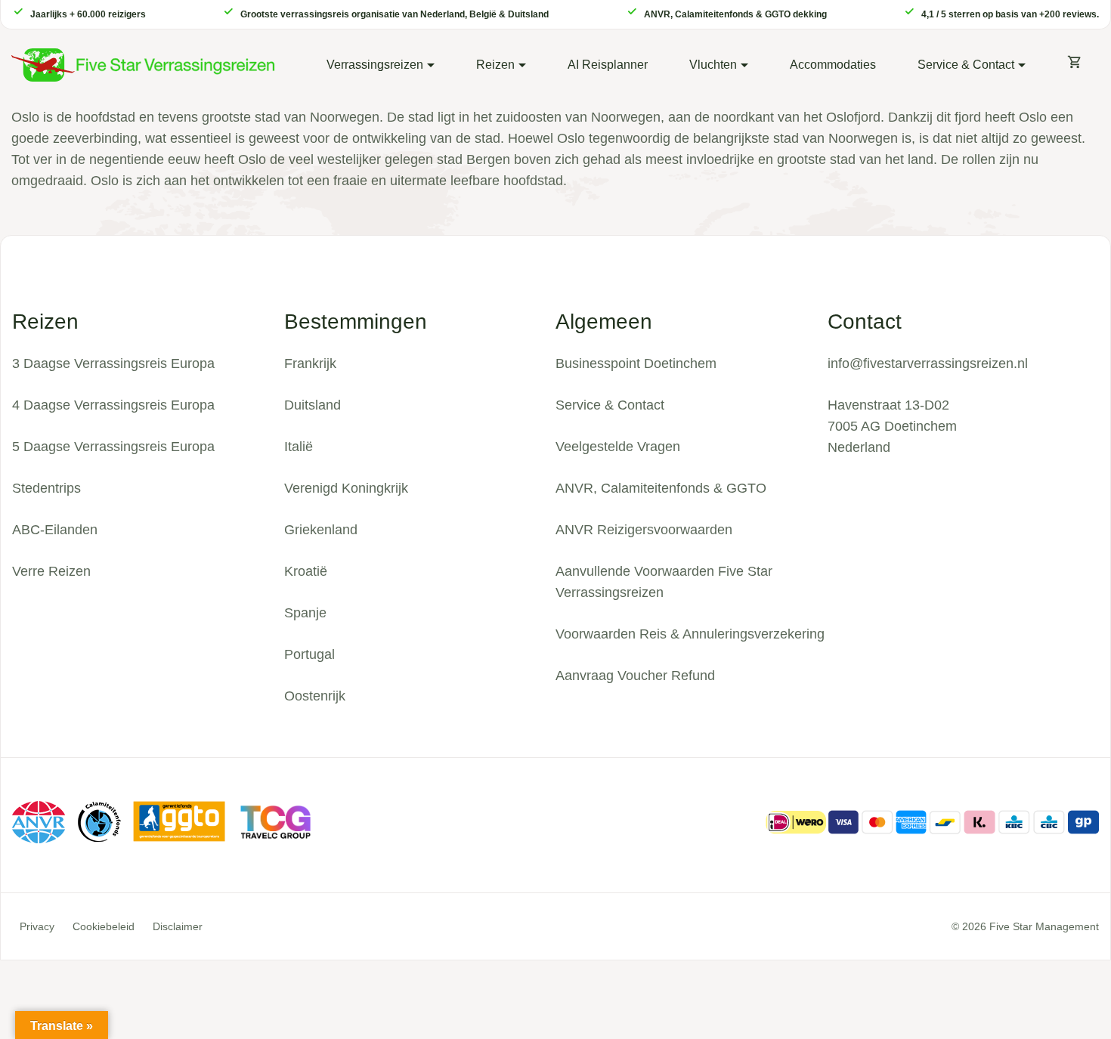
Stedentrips (46, 488)
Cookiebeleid (104, 926)
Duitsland (312, 405)
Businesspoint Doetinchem (636, 363)
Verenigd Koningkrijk (346, 488)
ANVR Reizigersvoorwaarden (644, 529)
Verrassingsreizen (374, 64)
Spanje (305, 612)
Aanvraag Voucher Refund (635, 675)
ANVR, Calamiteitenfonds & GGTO (661, 488)
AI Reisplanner (608, 64)
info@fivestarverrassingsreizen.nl (928, 363)
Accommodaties (833, 64)
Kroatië (305, 571)
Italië (298, 446)
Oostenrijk (314, 695)
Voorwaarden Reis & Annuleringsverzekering (690, 634)
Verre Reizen (51, 571)
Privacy (37, 926)
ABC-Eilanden (54, 529)
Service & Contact (966, 64)
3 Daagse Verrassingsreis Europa (113, 363)
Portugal (309, 654)
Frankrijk (310, 363)
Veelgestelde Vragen (618, 446)
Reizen (495, 64)
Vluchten (713, 64)
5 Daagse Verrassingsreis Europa (113, 446)
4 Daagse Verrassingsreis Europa (113, 405)
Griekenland (320, 529)
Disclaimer (178, 926)
